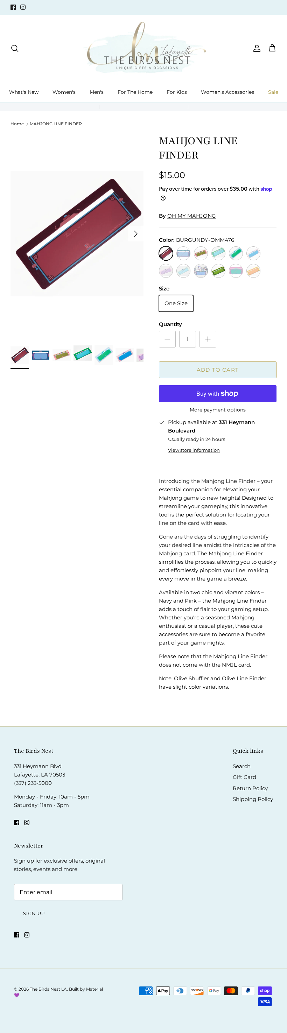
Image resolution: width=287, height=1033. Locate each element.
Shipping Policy (253, 799)
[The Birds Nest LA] (144, 48)
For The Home (135, 92)
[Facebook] (13, 7)
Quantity (170, 324)
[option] (77, 233)
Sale (273, 92)
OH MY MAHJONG (191, 215)
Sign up (34, 913)
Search (242, 766)
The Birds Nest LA (48, 989)
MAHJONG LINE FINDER (56, 123)
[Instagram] (23, 7)
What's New (23, 92)
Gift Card (244, 777)
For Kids (177, 92)
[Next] (136, 233)
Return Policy (250, 788)
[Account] (255, 48)
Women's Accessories (227, 92)
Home (17, 123)
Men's (97, 92)
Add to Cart (218, 369)
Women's (64, 92)
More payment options (218, 410)
